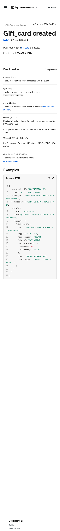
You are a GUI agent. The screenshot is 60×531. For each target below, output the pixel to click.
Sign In (53, 7)
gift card (25, 47)
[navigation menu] (5, 7)
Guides (11, 525)
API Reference (14, 528)
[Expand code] (53, 178)
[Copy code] (48, 178)
